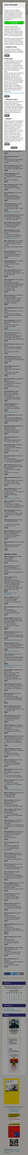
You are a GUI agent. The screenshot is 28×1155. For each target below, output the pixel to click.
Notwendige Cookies (11, 47)
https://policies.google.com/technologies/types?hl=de (15, 93)
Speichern (14, 147)
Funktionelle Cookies (11, 99)
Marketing (8, 119)
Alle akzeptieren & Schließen (14, 22)
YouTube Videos (8, 59)
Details (7, 55)
